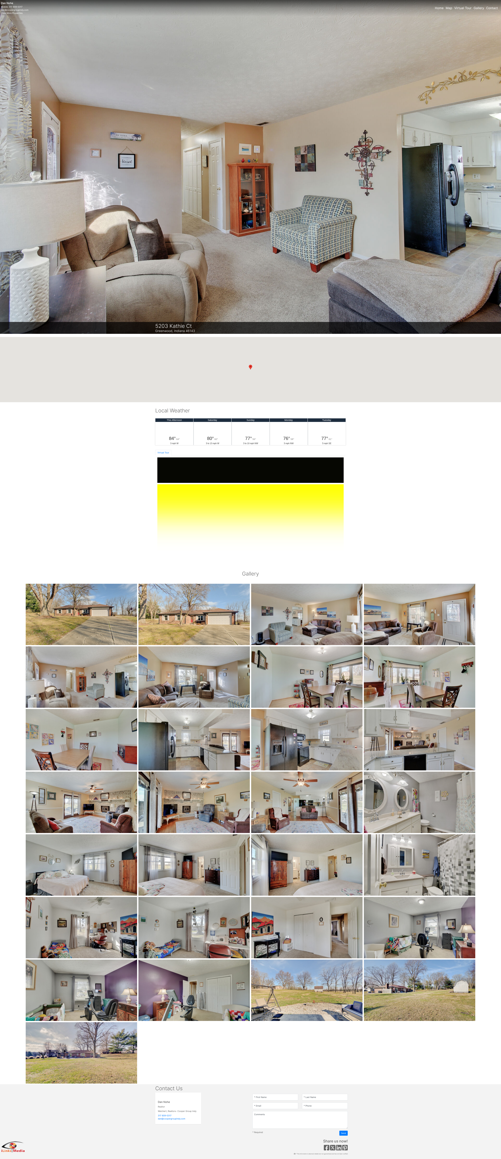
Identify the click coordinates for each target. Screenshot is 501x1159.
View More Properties (12, 13)
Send (343, 1133)
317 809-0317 (15, 6)
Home (439, 8)
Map (449, 8)
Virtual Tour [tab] (163, 452)
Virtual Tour (463, 8)
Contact (492, 8)
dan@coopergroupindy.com (14, 10)
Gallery (479, 8)
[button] (5, 167)
